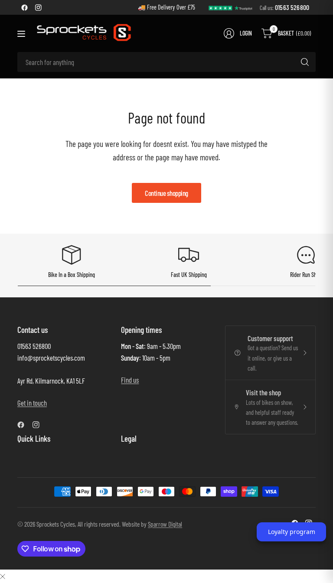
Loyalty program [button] (291, 532)
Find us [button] (130, 379)
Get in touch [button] (32, 402)
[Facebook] (24, 7)
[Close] (2, 576)
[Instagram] (38, 7)
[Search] (305, 62)
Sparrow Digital (165, 524)
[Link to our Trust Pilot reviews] (230, 7)
